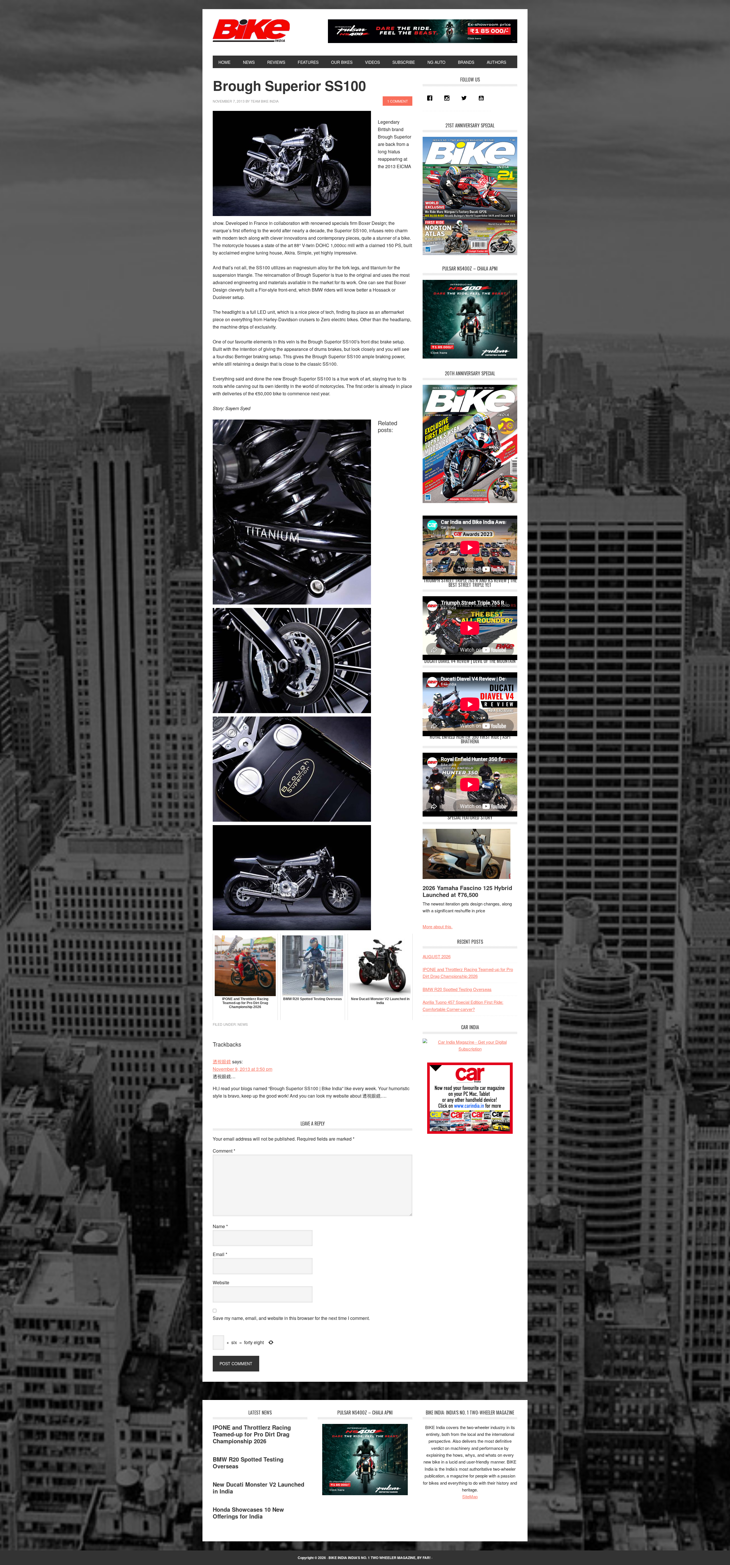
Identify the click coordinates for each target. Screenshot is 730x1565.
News (243, 1024)
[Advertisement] (465, 1180)
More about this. (438, 926)
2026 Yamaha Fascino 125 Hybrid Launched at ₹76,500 (467, 891)
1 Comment (397, 101)
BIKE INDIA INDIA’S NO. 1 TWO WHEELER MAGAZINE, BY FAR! (379, 1557)
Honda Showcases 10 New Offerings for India (248, 1512)
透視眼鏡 (222, 1061)
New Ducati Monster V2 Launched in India (258, 1487)
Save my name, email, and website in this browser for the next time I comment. (291, 1318)
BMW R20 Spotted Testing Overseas (457, 989)
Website (221, 1282)
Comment (224, 1150)
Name (220, 1226)
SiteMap (470, 1496)
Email (220, 1254)
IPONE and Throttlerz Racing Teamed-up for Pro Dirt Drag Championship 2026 (252, 1434)
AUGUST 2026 (437, 956)
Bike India (251, 30)
